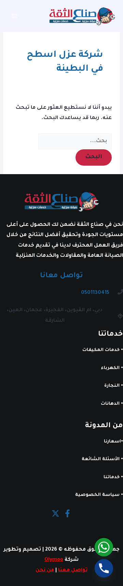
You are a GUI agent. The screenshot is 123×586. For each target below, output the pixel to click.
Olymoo (53, 560)
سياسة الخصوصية (97, 495)
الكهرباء (110, 368)
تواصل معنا (72, 570)
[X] (55, 513)
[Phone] (104, 568)
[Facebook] (67, 513)
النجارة (112, 386)
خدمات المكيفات (101, 350)
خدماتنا (112, 477)
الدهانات (110, 404)
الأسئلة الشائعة (101, 459)
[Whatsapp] (104, 547)
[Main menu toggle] (14, 16)
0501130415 (95, 293)
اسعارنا (112, 441)
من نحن (45, 570)
